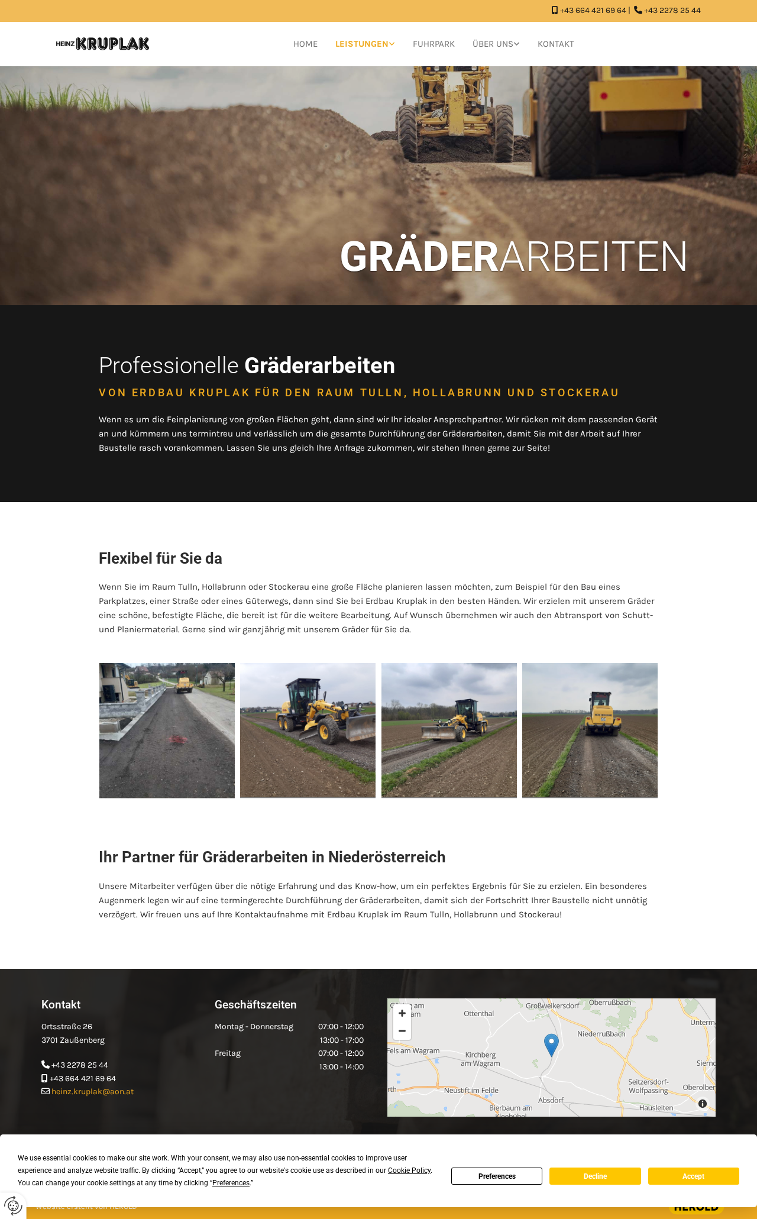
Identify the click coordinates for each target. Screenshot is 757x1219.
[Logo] (102, 43)
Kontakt (556, 43)
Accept (693, 1176)
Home (305, 43)
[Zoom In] (402, 1013)
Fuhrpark (434, 43)
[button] (551, 1045)
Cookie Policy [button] (409, 1170)
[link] (365, 44)
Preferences (497, 1176)
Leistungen (362, 43)
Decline (595, 1176)
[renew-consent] (13, 1205)
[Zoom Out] (402, 1031)
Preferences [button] (231, 1183)
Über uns (493, 43)
